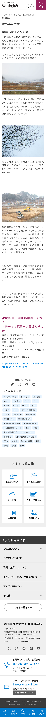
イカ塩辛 (16, 401)
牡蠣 (6, 446)
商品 (27, 428)
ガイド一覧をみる (23, 607)
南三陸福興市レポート (13, 428)
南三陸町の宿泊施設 (12, 423)
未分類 (14, 441)
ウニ (35, 401)
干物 (6, 441)
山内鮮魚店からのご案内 (26, 437)
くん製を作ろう (10, 397)
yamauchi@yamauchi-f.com (29, 638)
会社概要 (8, 701)
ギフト (15, 406)
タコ (34, 406)
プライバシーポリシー (33, 701)
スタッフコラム (15, 15)
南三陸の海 (30, 415)
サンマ (25, 406)
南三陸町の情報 (28, 15)
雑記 (14, 446)
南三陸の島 (17, 415)
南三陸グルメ (9, 419)
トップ (4, 15)
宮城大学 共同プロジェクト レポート (18, 432)
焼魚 (38, 441)
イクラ (26, 401)
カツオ (6, 406)
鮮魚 (22, 446)
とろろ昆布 (24, 397)
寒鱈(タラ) (8, 437)
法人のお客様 (26, 441)
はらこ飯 (36, 397)
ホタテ (6, 410)
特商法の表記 (18, 701)
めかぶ (6, 401)
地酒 (36, 428)
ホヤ (15, 410)
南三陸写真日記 (24, 419)
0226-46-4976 (26, 664)
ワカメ (6, 415)
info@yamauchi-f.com (26, 634)
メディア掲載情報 (28, 410)
